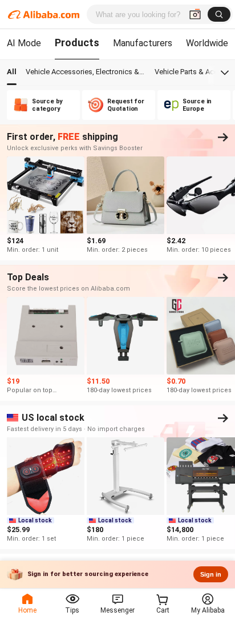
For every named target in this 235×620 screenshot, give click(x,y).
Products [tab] (77, 43)
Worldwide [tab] (207, 43)
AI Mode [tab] (24, 43)
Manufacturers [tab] (142, 43)
